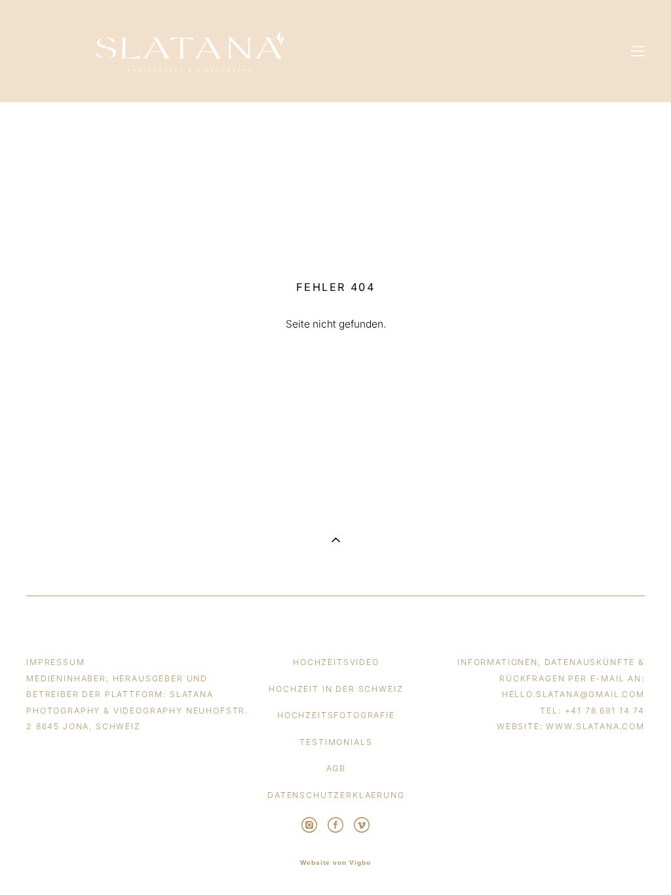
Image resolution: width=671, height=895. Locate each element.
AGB (336, 768)
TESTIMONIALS (335, 742)
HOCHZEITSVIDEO (336, 662)
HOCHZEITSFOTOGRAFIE (336, 715)
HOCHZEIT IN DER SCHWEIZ (336, 689)
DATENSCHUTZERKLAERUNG (336, 795)
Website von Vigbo (335, 863)
